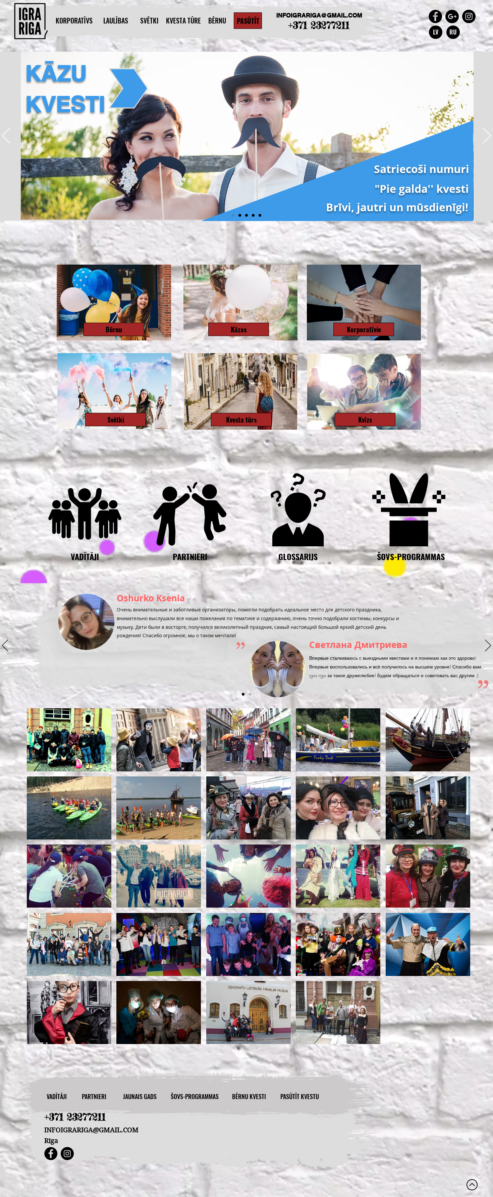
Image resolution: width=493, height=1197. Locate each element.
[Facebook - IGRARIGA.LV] (50, 1153)
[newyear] (233, 215)
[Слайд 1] (243, 694)
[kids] (246, 215)
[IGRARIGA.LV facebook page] (435, 16)
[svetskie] (239, 215)
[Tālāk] (487, 136)
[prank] (260, 215)
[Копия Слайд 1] (250, 694)
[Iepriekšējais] (6, 136)
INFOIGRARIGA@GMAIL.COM (319, 15)
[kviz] (253, 215)
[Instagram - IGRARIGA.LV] (469, 16)
